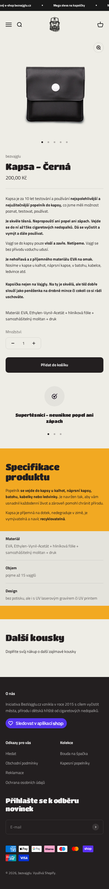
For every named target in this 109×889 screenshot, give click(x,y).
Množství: (14, 332)
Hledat (11, 753)
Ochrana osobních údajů (25, 782)
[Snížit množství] (13, 343)
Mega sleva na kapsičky (68, 5)
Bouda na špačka (74, 753)
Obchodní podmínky (22, 763)
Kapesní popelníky (75, 763)
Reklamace (15, 772)
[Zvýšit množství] (34, 343)
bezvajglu (13, 156)
